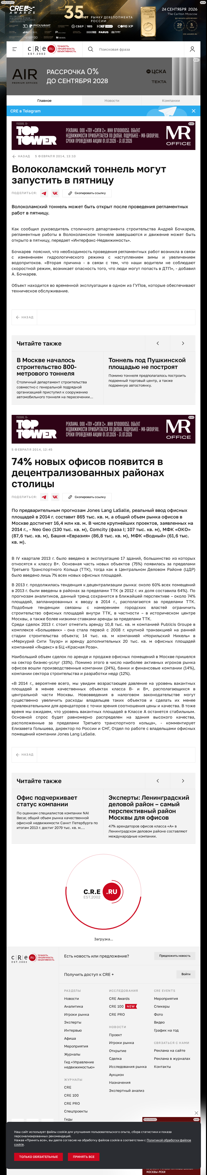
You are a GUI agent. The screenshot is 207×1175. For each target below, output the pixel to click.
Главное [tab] (43, 100)
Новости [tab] (109, 100)
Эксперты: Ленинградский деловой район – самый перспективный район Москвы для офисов (147, 806)
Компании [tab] (169, 100)
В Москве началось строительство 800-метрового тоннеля (45, 366)
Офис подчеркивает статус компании (45, 800)
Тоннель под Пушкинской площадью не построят (145, 362)
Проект (17, 888)
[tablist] (102, 100)
